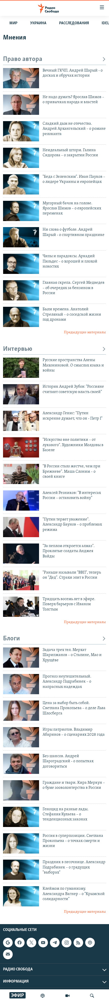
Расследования (74, 23)
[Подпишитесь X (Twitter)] (31, 942)
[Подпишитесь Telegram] (55, 942)
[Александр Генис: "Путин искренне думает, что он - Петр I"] (21, 421)
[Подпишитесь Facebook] (19, 942)
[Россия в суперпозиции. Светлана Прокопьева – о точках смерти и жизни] (21, 843)
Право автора (22, 59)
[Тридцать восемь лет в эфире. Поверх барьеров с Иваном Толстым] (21, 607)
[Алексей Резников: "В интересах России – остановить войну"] (21, 500)
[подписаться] (8, 954)
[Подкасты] (90, 942)
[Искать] (92, 995)
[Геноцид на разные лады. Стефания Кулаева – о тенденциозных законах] (21, 817)
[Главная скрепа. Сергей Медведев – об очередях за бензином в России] (21, 290)
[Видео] (67, 995)
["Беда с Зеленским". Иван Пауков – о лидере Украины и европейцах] (21, 184)
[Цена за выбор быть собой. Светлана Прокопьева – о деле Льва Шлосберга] (21, 711)
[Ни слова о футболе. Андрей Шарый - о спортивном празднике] (21, 237)
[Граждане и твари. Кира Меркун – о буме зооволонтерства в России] (21, 790)
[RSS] (78, 942)
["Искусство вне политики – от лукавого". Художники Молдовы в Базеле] (21, 447)
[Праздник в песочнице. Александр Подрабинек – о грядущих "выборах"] (21, 870)
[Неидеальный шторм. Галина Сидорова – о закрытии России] (21, 158)
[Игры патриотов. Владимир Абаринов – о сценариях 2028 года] (21, 737)
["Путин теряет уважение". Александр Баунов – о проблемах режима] (21, 527)
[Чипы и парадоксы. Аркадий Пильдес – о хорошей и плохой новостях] (21, 264)
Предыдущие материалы (85, 332)
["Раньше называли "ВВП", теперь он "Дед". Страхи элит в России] (21, 580)
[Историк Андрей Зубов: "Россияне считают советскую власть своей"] (21, 394)
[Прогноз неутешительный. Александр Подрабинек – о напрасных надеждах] (21, 684)
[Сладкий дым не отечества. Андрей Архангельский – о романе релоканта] (21, 131)
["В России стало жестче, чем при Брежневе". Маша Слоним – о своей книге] (21, 474)
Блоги (11, 638)
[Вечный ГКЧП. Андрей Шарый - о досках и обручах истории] (21, 78)
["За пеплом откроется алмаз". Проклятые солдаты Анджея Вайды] (21, 553)
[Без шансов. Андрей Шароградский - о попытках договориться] (21, 764)
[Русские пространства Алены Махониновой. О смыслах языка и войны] (21, 368)
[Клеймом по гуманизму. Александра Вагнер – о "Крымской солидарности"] (21, 896)
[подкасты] (42, 995)
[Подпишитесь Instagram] (66, 942)
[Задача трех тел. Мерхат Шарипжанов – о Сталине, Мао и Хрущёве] (21, 657)
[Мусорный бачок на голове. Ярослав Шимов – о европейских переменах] (21, 211)
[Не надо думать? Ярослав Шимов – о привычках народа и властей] (21, 105)
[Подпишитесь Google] (8, 942)
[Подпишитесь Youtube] (43, 942)
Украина (38, 23)
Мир (13, 23)
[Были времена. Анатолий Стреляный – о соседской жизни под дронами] (21, 317)
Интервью (17, 349)
